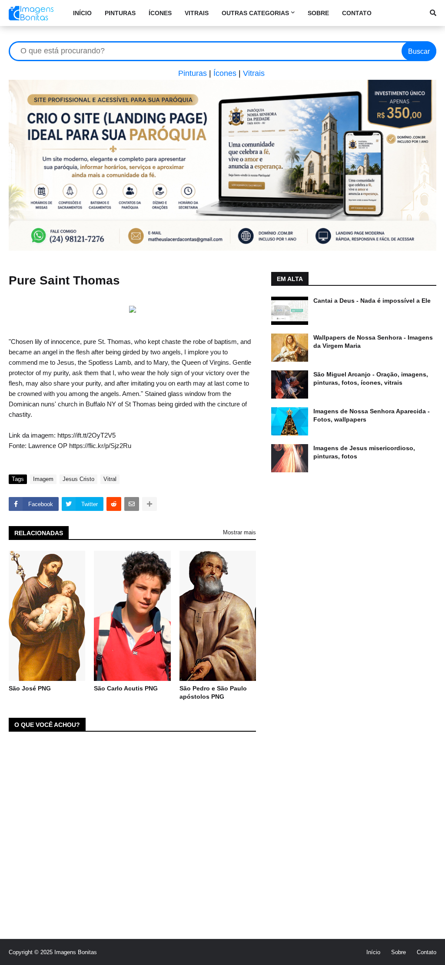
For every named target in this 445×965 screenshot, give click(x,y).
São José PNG (30, 688)
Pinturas (192, 73)
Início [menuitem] (82, 13)
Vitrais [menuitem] (197, 13)
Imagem (43, 479)
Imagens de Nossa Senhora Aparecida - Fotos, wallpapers (371, 415)
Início (373, 952)
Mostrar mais (239, 532)
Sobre (398, 952)
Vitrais (254, 73)
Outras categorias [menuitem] (255, 13)
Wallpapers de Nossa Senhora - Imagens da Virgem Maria (373, 342)
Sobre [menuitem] (318, 13)
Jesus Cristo (78, 479)
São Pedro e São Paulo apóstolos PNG (213, 692)
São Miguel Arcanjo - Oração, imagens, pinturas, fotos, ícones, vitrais (370, 378)
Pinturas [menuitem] (120, 13)
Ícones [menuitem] (160, 13)
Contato (426, 952)
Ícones (224, 73)
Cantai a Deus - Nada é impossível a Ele (372, 300)
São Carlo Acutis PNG (126, 688)
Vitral (109, 479)
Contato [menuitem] (357, 13)
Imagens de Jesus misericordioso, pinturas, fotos (364, 452)
